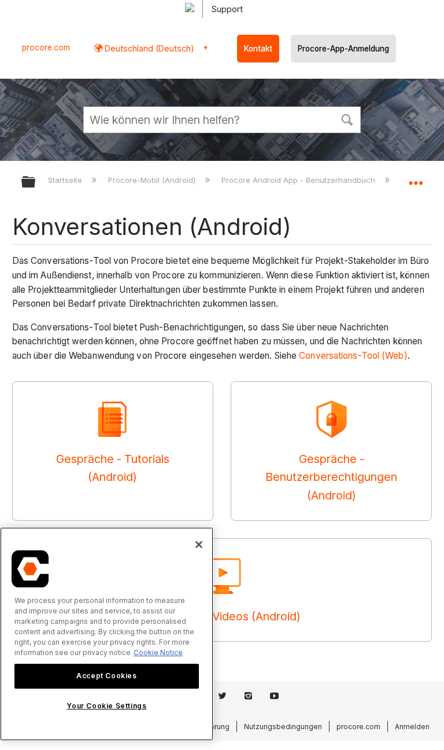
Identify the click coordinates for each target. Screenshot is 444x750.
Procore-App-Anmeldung (343, 48)
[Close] (199, 544)
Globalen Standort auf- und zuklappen (416, 178)
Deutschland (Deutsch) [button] (148, 48)
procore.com (46, 47)
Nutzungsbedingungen (283, 726)
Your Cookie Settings (106, 705)
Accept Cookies (106, 675)
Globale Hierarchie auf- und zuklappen (35, 182)
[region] (106, 634)
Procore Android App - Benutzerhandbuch (299, 180)
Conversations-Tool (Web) (353, 355)
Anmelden (412, 726)
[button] (347, 119)
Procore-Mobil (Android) (153, 180)
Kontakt (258, 48)
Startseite (66, 180)
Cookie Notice (158, 652)
